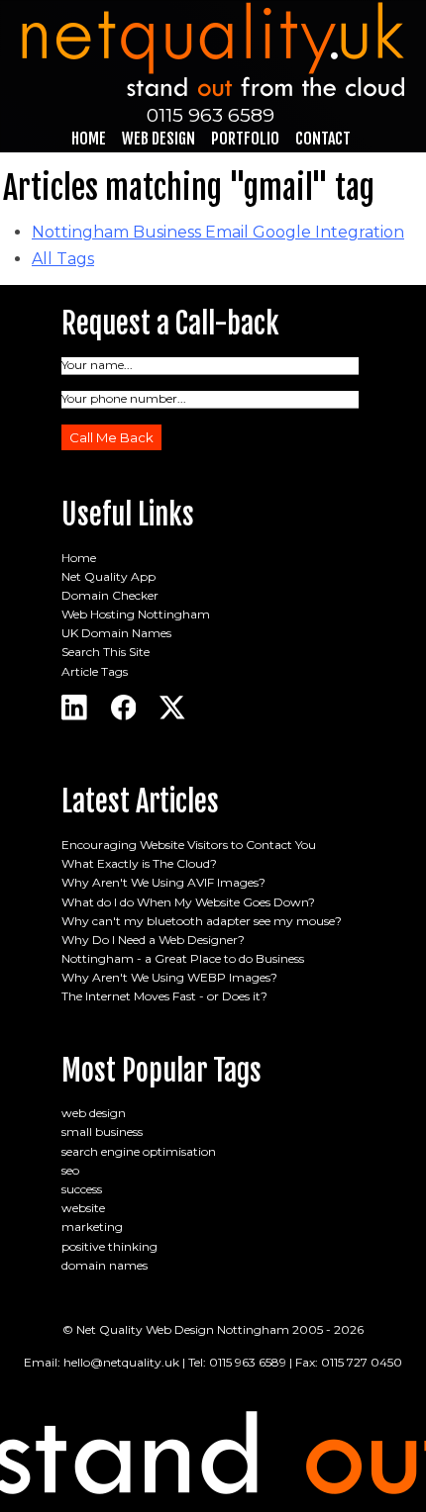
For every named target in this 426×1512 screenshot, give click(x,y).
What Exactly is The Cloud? (139, 863)
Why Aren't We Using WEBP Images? (169, 977)
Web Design (158, 138)
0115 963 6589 (210, 115)
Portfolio (245, 138)
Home (88, 138)
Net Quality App (108, 576)
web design (93, 1112)
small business (102, 1131)
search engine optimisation (138, 1151)
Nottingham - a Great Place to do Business (182, 958)
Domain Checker (110, 595)
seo (70, 1170)
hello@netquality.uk (121, 1362)
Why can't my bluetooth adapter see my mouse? (201, 920)
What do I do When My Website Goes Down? (188, 902)
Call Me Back (111, 437)
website (83, 1207)
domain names (104, 1265)
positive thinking (109, 1246)
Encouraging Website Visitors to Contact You (188, 844)
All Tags (63, 258)
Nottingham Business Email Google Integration (218, 232)
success (81, 1188)
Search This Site (105, 651)
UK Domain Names (116, 632)
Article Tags (94, 671)
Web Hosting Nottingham (135, 614)
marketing (92, 1226)
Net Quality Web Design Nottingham (182, 1329)
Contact (323, 138)
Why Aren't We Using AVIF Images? (163, 882)
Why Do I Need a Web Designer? (153, 939)
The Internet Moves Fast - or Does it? (164, 996)
